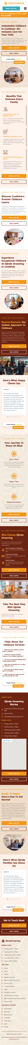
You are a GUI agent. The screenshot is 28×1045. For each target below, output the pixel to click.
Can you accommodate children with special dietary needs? (14, 660)
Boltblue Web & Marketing (18, 1037)
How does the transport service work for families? (12, 670)
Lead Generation (14, 1039)
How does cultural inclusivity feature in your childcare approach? (13, 655)
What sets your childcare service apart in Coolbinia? (13, 650)
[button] (25, 8)
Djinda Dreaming (11, 1034)
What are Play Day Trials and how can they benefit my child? (13, 675)
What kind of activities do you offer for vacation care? (13, 665)
